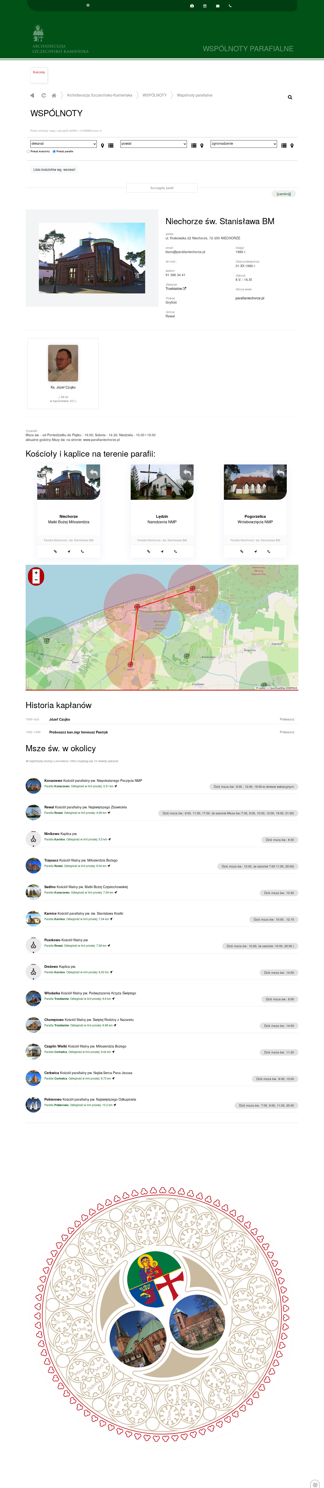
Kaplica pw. (60, 833)
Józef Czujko (59, 719)
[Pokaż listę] (110, 144)
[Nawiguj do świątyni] (69, 551)
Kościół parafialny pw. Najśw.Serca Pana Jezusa (88, 1072)
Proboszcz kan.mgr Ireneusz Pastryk (78, 732)
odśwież (43, 95)
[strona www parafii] (55, 551)
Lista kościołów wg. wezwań (54, 169)
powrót (32, 95)
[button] (130, 665)
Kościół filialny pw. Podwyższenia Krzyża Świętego (90, 993)
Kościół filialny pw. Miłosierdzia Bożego (81, 860)
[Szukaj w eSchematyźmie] (290, 96)
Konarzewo (61, 786)
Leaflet (261, 688)
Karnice (59, 839)
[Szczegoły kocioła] (95, 470)
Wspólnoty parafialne (195, 95)
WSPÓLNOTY (155, 95)
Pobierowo (61, 1105)
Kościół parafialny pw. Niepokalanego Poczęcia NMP (93, 780)
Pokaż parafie (64, 151)
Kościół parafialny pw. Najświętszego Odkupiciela (90, 1099)
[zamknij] (284, 193)
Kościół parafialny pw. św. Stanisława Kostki (83, 913)
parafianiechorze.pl (250, 298)
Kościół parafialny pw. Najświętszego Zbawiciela (85, 807)
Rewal (58, 813)
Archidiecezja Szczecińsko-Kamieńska (94, 38)
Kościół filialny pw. (66, 939)
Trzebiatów (174, 288)
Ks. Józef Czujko (63, 394)
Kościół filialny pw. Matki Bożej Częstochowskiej (86, 886)
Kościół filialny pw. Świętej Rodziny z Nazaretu (89, 1019)
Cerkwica (60, 1052)
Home (54, 95)
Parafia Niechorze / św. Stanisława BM (68, 540)
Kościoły (39, 72)
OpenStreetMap (277, 688)
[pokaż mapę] (102, 144)
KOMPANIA (291, 688)
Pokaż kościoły (40, 151)
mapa (161, 627)
